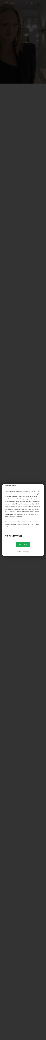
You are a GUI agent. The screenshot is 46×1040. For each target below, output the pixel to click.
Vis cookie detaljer (23, 551)
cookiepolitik (9, 514)
